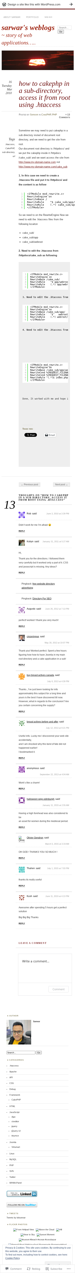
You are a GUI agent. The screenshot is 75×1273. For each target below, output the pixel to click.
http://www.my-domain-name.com (37, 162)
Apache (13, 1071)
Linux (11, 1153)
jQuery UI (16, 1131)
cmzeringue (33, 636)
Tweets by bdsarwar (16, 1217)
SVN (11, 1171)
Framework (14, 1095)
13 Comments (64, 116)
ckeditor (15, 1121)
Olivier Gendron (35, 837)
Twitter (12, 1177)
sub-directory (8, 152)
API (11, 1077)
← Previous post (29, 484)
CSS (11, 1083)
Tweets (13, 1213)
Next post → (61, 484)
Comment (58, 989)
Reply (22, 531)
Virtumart (16, 1147)
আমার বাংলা (48, 17)
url (14, 156)
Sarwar (34, 114)
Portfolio (32, 17)
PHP (54, 114)
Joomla (12, 1142)
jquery (14, 1126)
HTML (12, 1106)
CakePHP (46, 114)
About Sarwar (11, 17)
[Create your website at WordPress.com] (37, 4)
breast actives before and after (42, 721)
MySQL (13, 1159)
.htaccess (9, 144)
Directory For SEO (41, 598)
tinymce (15, 1136)
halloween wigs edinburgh (40, 799)
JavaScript (14, 1112)
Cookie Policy (12, 1258)
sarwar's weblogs (28, 27)
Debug (12, 1089)
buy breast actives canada (40, 675)
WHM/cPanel (15, 1183)
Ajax (14, 1117)
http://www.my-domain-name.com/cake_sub (43, 166)
